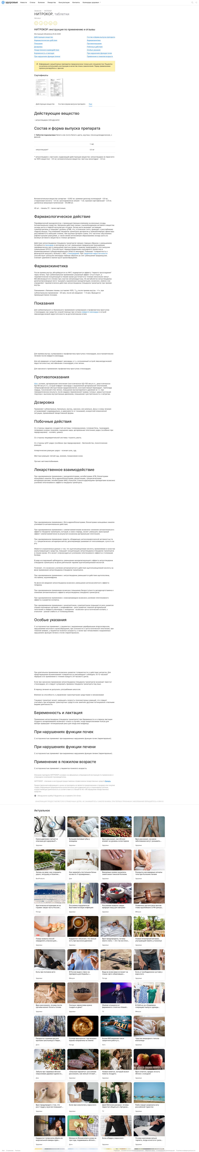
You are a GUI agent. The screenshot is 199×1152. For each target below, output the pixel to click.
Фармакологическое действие (45, 40)
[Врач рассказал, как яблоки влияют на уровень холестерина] (116, 831)
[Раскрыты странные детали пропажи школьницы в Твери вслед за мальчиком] (49, 1031)
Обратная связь (150, 1150)
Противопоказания (94, 43)
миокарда (49, 245)
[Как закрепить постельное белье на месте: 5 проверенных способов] (82, 865)
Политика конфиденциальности (185, 1150)
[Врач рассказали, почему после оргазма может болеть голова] (49, 998)
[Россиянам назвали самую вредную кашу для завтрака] (116, 898)
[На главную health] (11, 2)
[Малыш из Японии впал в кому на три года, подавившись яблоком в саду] (82, 1131)
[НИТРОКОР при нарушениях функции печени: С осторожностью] (46, 23)
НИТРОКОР (48, 10)
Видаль (108, 781)
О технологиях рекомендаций (166, 1150)
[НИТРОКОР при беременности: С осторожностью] (36, 23)
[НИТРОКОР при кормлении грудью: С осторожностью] (41, 23)
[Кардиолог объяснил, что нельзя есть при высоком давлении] (82, 931)
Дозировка (38, 47)
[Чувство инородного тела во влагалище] (149, 1031)
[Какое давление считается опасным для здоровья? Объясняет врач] (49, 831)
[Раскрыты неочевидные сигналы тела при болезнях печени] (149, 865)
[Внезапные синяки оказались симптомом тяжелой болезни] (116, 865)
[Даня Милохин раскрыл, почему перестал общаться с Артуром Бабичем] (116, 1097)
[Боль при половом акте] (49, 964)
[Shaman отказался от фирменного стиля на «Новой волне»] (116, 998)
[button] (41, 88)
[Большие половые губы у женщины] (82, 831)
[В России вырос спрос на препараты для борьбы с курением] (82, 964)
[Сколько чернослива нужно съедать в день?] (82, 998)
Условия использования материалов (132, 1150)
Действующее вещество (43, 37)
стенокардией (73, 253)
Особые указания (93, 50)
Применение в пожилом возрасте (100, 56)
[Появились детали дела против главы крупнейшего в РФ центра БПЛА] (149, 898)
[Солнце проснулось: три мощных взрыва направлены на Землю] (82, 1031)
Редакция (117, 1150)
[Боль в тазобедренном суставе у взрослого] (149, 964)
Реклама (17, 1150)
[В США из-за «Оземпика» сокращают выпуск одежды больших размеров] (149, 998)
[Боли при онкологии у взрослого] (82, 1097)
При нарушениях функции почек (99, 53)
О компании (9, 1150)
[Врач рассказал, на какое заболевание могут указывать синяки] (149, 831)
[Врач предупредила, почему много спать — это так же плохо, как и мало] (116, 931)
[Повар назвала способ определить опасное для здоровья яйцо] (49, 931)
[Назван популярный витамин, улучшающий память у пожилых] (149, 931)
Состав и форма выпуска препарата (101, 37)
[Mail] (3, 2)
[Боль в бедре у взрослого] (116, 1131)
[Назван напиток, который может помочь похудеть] (116, 1064)
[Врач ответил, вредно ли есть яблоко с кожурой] (149, 1064)
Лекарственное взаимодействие (46, 50)
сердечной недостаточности (95, 253)
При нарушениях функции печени (47, 56)
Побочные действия (95, 47)
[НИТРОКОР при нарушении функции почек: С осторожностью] (50, 23)
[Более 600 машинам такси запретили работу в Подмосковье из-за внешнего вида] (116, 1031)
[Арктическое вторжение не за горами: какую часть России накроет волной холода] (49, 898)
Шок (36, 384)
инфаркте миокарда (90, 312)
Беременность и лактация (44, 53)
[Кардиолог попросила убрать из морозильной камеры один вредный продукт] (49, 1131)
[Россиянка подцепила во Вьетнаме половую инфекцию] (82, 898)
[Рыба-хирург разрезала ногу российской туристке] (149, 1097)
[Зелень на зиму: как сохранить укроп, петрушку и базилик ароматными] (49, 865)
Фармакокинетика (94, 40)
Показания (38, 43)
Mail (3, 1150)
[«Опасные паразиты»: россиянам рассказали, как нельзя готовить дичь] (82, 1064)
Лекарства (37, 10)
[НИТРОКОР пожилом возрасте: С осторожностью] (55, 23)
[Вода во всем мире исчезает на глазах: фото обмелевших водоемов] (116, 964)
